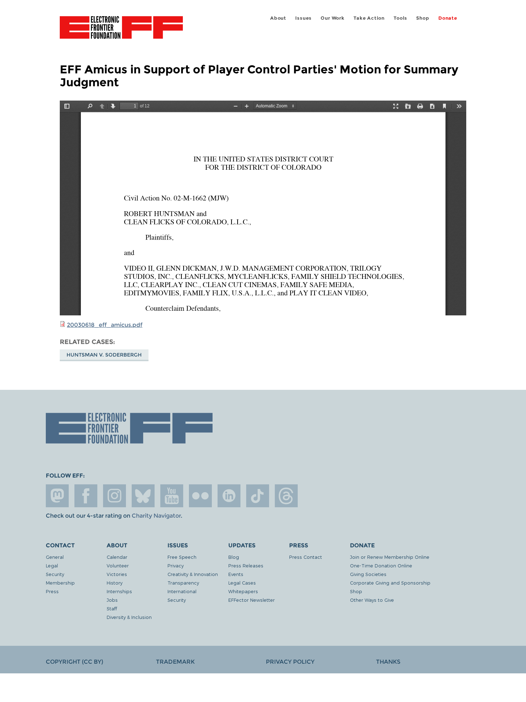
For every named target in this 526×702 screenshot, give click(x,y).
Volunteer (118, 565)
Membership (60, 582)
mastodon (57, 495)
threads (286, 495)
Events (235, 574)
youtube (171, 495)
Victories (117, 574)
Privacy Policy (290, 661)
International (181, 591)
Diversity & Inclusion (129, 617)
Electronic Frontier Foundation (121, 31)
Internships (119, 591)
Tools (400, 18)
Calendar (117, 557)
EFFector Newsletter (251, 599)
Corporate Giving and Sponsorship (390, 582)
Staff (112, 608)
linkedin (229, 495)
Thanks (388, 661)
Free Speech (181, 557)
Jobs (112, 599)
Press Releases (245, 565)
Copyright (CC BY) (74, 661)
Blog (233, 557)
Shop (422, 18)
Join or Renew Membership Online (389, 557)
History (114, 582)
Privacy (175, 565)
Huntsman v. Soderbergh (104, 355)
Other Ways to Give (372, 599)
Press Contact (305, 557)
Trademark (175, 661)
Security (55, 574)
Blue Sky (143, 495)
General (55, 557)
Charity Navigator (156, 515)
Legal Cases (242, 582)
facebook (85, 495)
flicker (200, 495)
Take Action (369, 18)
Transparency (183, 582)
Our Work (332, 18)
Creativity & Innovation (192, 574)
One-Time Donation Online (381, 565)
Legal (52, 565)
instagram (114, 495)
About (278, 18)
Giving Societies (368, 574)
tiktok (257, 495)
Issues (303, 18)
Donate (447, 18)
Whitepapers (243, 591)
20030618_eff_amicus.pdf (104, 324)
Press (52, 591)
